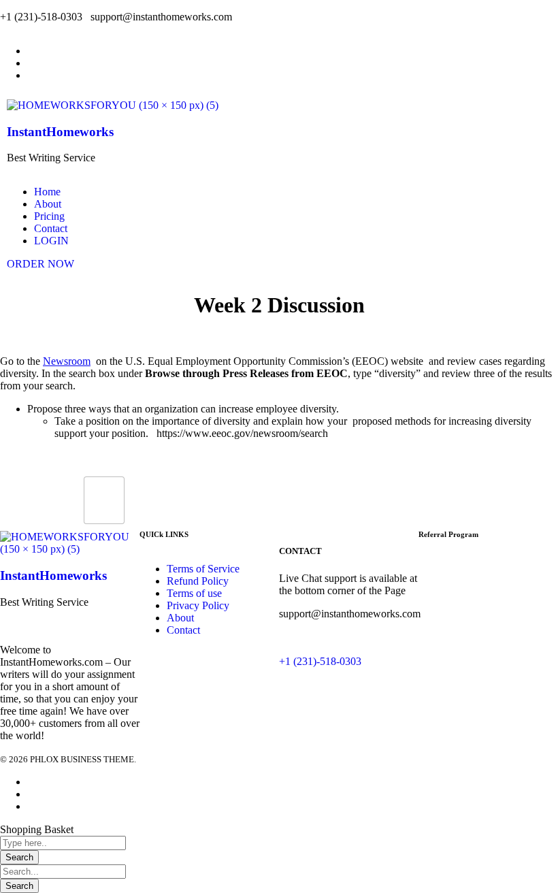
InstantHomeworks (60, 132)
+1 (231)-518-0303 (320, 661)
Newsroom (67, 361)
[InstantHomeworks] (112, 105)
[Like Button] (104, 500)
